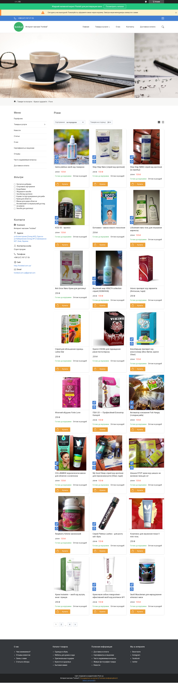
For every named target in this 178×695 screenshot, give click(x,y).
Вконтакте (136, 652)
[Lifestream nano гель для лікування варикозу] (146, 207)
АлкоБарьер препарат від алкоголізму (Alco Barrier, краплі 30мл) (144, 352)
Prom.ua (100, 676)
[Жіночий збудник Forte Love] (71, 392)
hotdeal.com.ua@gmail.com (24, 273)
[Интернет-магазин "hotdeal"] (19, 27)
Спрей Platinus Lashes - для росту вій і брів (108, 535)
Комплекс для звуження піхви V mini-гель (145, 535)
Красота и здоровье (63, 662)
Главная (86, 27)
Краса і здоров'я (40, 102)
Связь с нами (21, 658)
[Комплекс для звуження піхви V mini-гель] (146, 513)
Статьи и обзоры (22, 662)
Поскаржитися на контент (89, 678)
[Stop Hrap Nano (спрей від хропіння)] (109, 146)
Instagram (136, 655)
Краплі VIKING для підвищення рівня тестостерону (106, 350)
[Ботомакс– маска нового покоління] (109, 207)
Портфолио (18, 119)
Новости (17, 130)
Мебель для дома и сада (65, 655)
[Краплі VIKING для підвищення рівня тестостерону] (109, 328)
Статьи (17, 136)
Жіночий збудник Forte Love (67, 412)
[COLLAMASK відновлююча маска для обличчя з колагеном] (71, 453)
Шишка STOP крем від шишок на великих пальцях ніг (145, 474)
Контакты (130, 27)
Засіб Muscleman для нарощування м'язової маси (145, 595)
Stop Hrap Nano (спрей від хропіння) (109, 167)
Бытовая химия (61, 665)
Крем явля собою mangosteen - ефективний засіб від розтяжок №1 (109, 595)
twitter (134, 662)
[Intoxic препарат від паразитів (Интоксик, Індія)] (146, 268)
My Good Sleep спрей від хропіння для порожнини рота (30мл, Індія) (108, 474)
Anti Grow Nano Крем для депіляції (70, 288)
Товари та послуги (24, 102)
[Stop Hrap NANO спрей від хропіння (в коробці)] (146, 146)
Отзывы (17, 154)
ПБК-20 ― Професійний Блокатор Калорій (108, 413)
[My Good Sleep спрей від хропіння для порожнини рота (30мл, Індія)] (109, 453)
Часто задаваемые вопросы (25, 160)
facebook (136, 658)
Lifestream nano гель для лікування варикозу (146, 229)
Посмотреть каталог (115, 6)
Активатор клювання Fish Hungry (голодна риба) (145, 413)
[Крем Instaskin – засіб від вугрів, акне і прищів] (71, 574)
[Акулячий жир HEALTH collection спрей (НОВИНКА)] (109, 268)
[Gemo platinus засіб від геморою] (71, 146)
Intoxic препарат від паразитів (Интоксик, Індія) (143, 289)
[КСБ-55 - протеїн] (71, 207)
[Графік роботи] (163, 18)
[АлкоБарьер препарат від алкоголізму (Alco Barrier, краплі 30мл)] (146, 328)
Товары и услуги (101, 27)
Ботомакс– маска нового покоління (109, 228)
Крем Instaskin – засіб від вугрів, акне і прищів (70, 595)
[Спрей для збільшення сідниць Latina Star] (71, 328)
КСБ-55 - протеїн (62, 228)
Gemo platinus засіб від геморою (69, 167)
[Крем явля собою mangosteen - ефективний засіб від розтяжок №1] (109, 574)
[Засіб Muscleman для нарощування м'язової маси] (146, 574)
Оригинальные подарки (64, 658)
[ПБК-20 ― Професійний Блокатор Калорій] (109, 392)
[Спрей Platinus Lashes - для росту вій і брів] (109, 513)
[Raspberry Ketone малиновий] (71, 513)
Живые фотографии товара (105, 662)
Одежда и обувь (61, 652)
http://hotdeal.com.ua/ (22, 266)
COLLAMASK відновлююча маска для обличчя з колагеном (70, 474)
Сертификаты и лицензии (24, 148)
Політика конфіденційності (108, 678)
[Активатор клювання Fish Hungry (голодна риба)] (146, 392)
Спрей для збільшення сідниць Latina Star (69, 350)
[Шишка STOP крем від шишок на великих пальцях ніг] (146, 453)
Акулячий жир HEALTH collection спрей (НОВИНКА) (107, 289)
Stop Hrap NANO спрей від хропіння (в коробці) (146, 168)
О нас (118, 27)
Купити (65, 184)
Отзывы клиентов (23, 655)
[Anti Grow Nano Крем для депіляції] (71, 268)
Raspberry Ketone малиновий (68, 534)
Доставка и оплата (147, 27)
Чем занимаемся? (23, 652)
